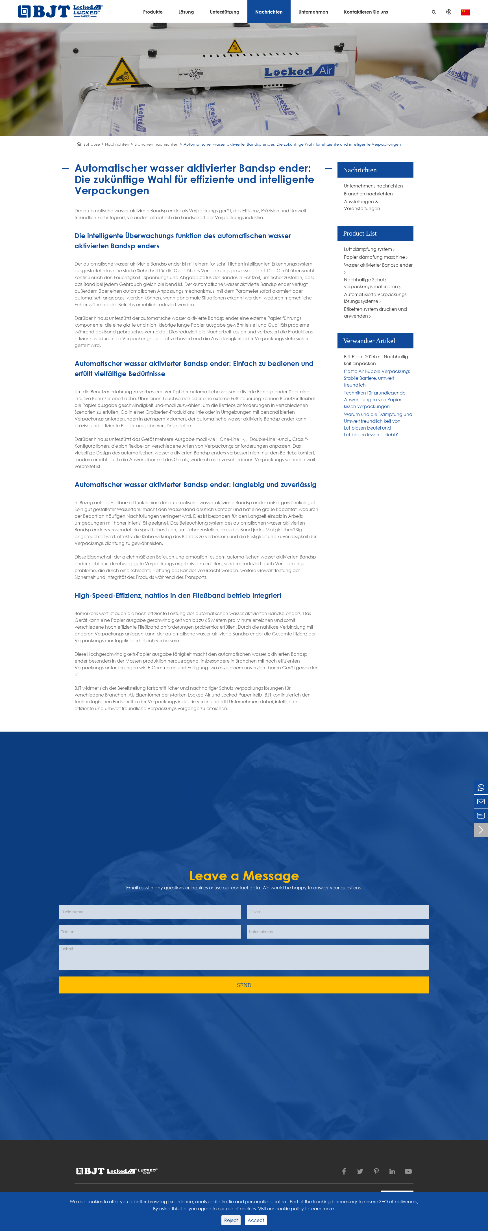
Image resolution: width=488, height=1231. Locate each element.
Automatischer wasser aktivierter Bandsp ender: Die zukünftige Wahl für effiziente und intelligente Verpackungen (292, 144)
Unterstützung (224, 11)
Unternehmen (313, 11)
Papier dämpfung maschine (375, 257)
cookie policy (289, 1208)
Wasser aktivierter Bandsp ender (378, 265)
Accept (256, 1220)
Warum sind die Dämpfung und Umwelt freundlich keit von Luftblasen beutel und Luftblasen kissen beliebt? (378, 424)
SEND (244, 985)
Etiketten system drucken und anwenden (375, 312)
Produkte (153, 11)
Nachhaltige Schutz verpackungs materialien (371, 283)
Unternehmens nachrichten (373, 186)
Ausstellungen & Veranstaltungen (362, 205)
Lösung (186, 11)
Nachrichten (269, 11)
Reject (231, 1220)
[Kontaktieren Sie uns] (481, 816)
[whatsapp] (481, 787)
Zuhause (92, 144)
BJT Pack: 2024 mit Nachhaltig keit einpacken (376, 359)
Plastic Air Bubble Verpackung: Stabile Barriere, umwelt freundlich (377, 378)
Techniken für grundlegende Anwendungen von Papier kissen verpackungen (375, 399)
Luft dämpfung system (368, 249)
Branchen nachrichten (156, 144)
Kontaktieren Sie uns (366, 11)
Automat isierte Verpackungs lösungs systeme (375, 297)
